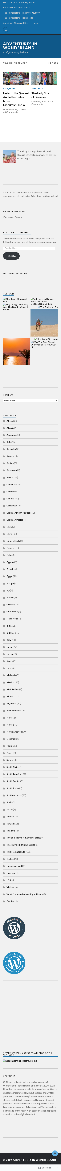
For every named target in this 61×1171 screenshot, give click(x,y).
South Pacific (13, 781)
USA (9, 880)
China (9, 533)
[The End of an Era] (48, 307)
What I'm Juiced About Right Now (24, 894)
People (10, 745)
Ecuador (11, 569)
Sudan (10, 809)
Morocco (11, 696)
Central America (15, 519)
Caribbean (12, 505)
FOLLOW (11, 255)
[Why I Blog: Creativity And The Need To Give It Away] (16, 307)
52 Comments (42, 103)
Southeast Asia (14, 795)
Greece (10, 604)
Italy (9, 639)
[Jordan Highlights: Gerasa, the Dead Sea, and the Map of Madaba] (16, 351)
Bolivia (10, 463)
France (10, 597)
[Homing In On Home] (46, 339)
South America (14, 774)
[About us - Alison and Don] (16, 300)
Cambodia (12, 484)
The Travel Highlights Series (21, 844)
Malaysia (11, 675)
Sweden (10, 816)
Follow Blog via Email (17, 232)
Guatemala (12, 611)
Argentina (12, 434)
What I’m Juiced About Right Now (19, 2)
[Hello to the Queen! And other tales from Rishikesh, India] (16, 78)
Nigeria (10, 724)
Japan (9, 646)
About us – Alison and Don (15, 23)
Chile (9, 526)
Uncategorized (14, 865)
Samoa (10, 759)
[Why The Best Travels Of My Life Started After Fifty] (44, 344)
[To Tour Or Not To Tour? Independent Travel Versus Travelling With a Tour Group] (44, 323)
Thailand (11, 830)
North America (14, 731)
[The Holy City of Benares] (44, 78)
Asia (5, 88)
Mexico (10, 682)
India (12, 88)
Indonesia (11, 632)
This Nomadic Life (16, 851)
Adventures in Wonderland (20, 46)
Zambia (10, 901)
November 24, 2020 (13, 109)
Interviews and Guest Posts (16, 7)
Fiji (8, 590)
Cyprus (10, 562)
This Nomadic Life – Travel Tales (18, 18)
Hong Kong (12, 618)
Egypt (10, 576)
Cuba (9, 555)
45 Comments (10, 112)
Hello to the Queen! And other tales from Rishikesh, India (16, 99)
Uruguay (11, 873)
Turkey (10, 858)
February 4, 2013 (40, 101)
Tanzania (11, 823)
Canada (10, 498)
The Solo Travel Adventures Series (24, 837)
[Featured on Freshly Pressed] (14, 973)
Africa (10, 420)
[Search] (5, 29)
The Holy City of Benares (40, 95)
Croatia (10, 548)
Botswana (12, 470)
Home (35, 23)
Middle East (13, 689)
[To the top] (55, 1153)
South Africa (13, 766)
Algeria (10, 427)
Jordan (10, 653)
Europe (10, 583)
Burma (10, 477)
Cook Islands (13, 540)
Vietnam (11, 887)
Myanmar (11, 703)
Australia (11, 449)
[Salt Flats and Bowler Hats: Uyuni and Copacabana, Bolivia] (44, 301)
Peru (9, 752)
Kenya (10, 660)
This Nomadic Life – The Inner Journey (21, 12)
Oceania (11, 738)
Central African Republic (19, 512)
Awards (10, 456)
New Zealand (13, 710)
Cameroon (12, 491)
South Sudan (13, 788)
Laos (9, 668)
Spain (9, 802)
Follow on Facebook (15, 273)
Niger (9, 717)
